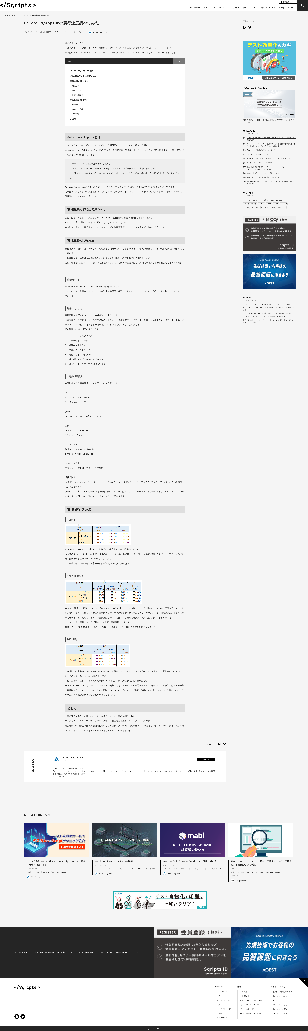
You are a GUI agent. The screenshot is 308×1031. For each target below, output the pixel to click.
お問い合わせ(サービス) (250, 1000)
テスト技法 (255, 207)
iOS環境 (75, 113)
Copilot (284, 204)
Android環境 (77, 109)
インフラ (109, 869)
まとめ (73, 118)
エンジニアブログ (78, 32)
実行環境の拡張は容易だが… (83, 76)
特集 (245, 8)
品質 (206, 8)
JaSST (268, 204)
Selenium (59, 32)
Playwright (252, 200)
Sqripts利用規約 (280, 1009)
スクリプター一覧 (224, 1009)
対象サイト (76, 86)
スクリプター (234, 8)
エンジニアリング (218, 8)
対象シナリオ (77, 90)
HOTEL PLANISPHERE (91, 286)
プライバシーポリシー (282, 1005)
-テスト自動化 (246, 1009)
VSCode (246, 207)
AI (244, 200)
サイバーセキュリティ (268, 207)
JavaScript (61, 872)
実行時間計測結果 (78, 100)
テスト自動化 (39, 32)
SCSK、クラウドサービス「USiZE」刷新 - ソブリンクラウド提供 (266, 304)
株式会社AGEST (59, 776)
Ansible (131, 869)
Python (261, 204)
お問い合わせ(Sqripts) (283, 992)
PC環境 (75, 104)
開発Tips (49, 32)
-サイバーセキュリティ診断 (251, 1013)
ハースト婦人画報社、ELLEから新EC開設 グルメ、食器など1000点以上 (268, 313)
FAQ (275, 1000)
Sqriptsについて (286, 8)
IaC (145, 869)
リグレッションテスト (238, 876)
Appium (68, 32)
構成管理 (152, 869)
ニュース (253, 8)
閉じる (178, 61)
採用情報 (243, 996)
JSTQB (275, 204)
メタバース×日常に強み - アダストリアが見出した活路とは (264, 316)
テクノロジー (195, 8)
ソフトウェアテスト (250, 204)
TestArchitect (276, 200)
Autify (254, 872)
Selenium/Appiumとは (81, 70)
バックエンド (282, 207)
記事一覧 (206, 759)
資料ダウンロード (268, 8)
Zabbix (139, 869)
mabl (202, 869)
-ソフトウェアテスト (248, 1005)
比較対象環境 (77, 95)
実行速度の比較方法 (79, 81)
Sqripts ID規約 (280, 1013)
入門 (221, 869)
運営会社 (243, 992)
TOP (5, 15)
